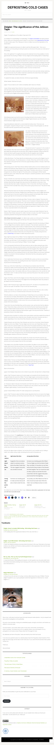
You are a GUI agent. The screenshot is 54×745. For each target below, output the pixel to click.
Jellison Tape (18, 516)
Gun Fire (13, 516)
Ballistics (20, 515)
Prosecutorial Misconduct (37, 516)
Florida (9, 516)
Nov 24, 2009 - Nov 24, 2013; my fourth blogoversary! (18, 556)
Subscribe (6, 701)
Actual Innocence (14, 515)
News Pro (20, 739)
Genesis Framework (27, 739)
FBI (44, 515)
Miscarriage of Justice (26, 516)
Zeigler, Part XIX (22, 504)
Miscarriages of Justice (14, 514)
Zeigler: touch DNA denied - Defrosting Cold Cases (17, 540)
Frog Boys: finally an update (11, 661)
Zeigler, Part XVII (37, 504)
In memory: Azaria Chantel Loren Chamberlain (15, 671)
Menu (28, 2)
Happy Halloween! (8, 572)
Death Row (39, 515)
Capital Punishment (27, 515)
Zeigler (21, 514)
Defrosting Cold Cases (28, 7)
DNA (43, 515)
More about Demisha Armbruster (12, 667)
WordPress (41, 739)
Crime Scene (34, 515)
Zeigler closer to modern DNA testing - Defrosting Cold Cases (20, 528)
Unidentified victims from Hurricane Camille (14, 657)
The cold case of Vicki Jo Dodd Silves (13, 664)
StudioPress (35, 739)
